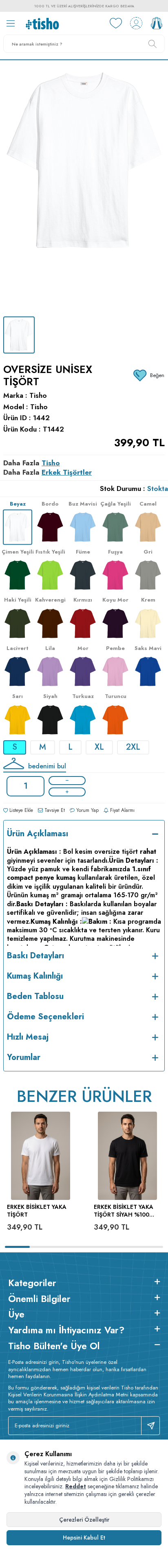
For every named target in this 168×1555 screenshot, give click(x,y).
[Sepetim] (156, 23)
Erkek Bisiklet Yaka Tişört (36, 1211)
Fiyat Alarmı (121, 810)
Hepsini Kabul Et (84, 1537)
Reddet (75, 1486)
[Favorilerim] (116, 23)
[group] (84, 188)
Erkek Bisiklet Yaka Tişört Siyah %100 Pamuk (123, 1211)
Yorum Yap (87, 810)
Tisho (38, 395)
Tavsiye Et (54, 810)
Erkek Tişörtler (67, 472)
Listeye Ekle (20, 810)
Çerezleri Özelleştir (84, 1520)
